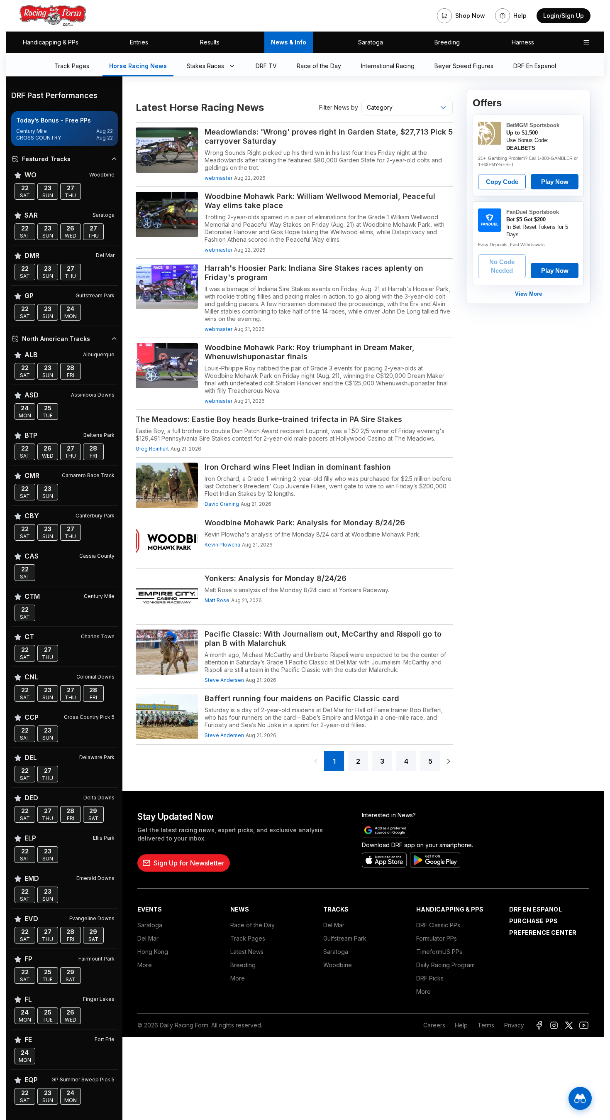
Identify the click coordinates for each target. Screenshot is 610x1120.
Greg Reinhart (152, 449)
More (144, 964)
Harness (523, 42)
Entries (139, 42)
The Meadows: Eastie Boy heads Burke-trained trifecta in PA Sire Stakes (269, 419)
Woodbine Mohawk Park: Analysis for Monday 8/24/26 (305, 522)
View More (528, 294)
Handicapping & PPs (50, 42)
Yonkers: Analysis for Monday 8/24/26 (275, 578)
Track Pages (247, 938)
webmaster (218, 178)
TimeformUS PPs (439, 951)
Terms (486, 1025)
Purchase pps (533, 920)
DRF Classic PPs (438, 925)
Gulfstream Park (344, 938)
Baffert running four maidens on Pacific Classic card (302, 698)
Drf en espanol (535, 909)
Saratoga (370, 42)
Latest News (247, 951)
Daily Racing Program (445, 964)
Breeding (447, 42)
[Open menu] (586, 42)
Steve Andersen (224, 680)
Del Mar (148, 938)
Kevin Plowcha (222, 545)
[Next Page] (448, 761)
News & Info (288, 42)
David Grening (222, 504)
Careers (434, 1025)
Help (461, 1025)
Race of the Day (252, 925)
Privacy (514, 1025)
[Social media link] (539, 1025)
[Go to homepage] (53, 16)
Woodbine (337, 964)
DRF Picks (430, 978)
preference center (542, 932)
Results (210, 42)
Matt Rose (217, 600)
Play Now (555, 181)
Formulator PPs (436, 938)
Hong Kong (152, 951)
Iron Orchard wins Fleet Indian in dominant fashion (298, 467)
